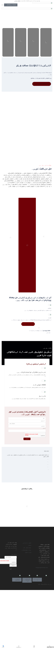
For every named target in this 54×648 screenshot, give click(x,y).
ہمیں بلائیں (28, 324)
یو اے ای (49, 575)
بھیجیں (27, 438)
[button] (10, 4)
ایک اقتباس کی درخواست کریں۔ (41, 83)
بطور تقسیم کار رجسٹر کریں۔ (18, 532)
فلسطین (32, 575)
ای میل (44, 428)
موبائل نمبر (14, 554)
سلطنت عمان (24, 575)
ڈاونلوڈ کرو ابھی (17, 1)
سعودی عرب (41, 575)
